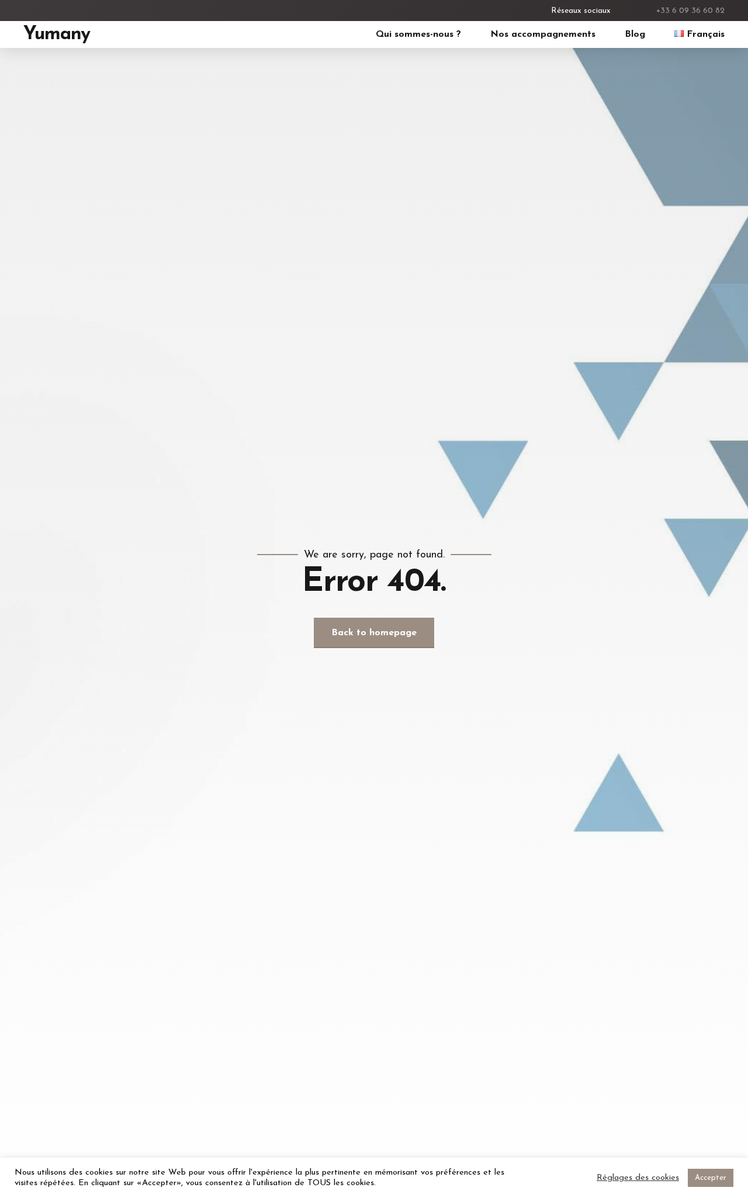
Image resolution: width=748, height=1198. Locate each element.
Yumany (56, 34)
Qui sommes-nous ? (418, 34)
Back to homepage (374, 633)
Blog (635, 34)
